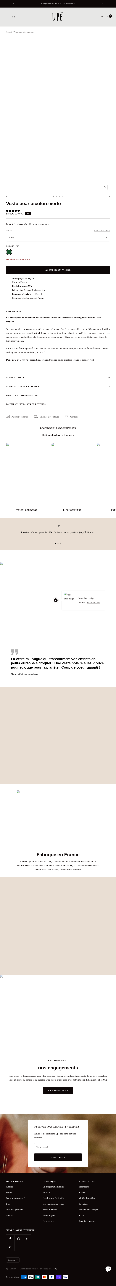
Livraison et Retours (49, 417)
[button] (13, 211)
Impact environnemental (22, 395)
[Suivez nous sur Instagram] (18, 1238)
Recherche (84, 1187)
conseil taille (15, 377)
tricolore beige (26, 510)
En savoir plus (58, 1090)
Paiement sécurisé (19, 417)
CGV (81, 1215)
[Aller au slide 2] (56, 196)
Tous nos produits (14, 1209)
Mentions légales (87, 1221)
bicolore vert (72, 510)
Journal (46, 1192)
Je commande (93, 602)
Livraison (83, 1204)
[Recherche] (13, 17)
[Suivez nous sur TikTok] (27, 1238)
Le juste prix (49, 1221)
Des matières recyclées (53, 1204)
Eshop (9, 1192)
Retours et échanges (88, 1209)
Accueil (9, 32)
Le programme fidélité (53, 1187)
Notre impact (49, 1215)
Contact (73, 417)
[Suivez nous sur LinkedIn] (10, 1247)
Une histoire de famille (53, 1198)
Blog (8, 1204)
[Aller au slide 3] (59, 196)
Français (11, 1260)
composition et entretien (22, 386)
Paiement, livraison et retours (26, 404)
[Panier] (108, 17)
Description (13, 311)
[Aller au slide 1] (53, 196)
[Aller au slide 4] (62, 196)
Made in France (50, 1209)
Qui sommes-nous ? (15, 1198)
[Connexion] (102, 17)
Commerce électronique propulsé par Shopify (38, 1269)
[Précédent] (7, 196)
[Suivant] (108, 196)
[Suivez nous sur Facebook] (10, 1238)
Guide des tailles (102, 230)
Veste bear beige (86, 598)
